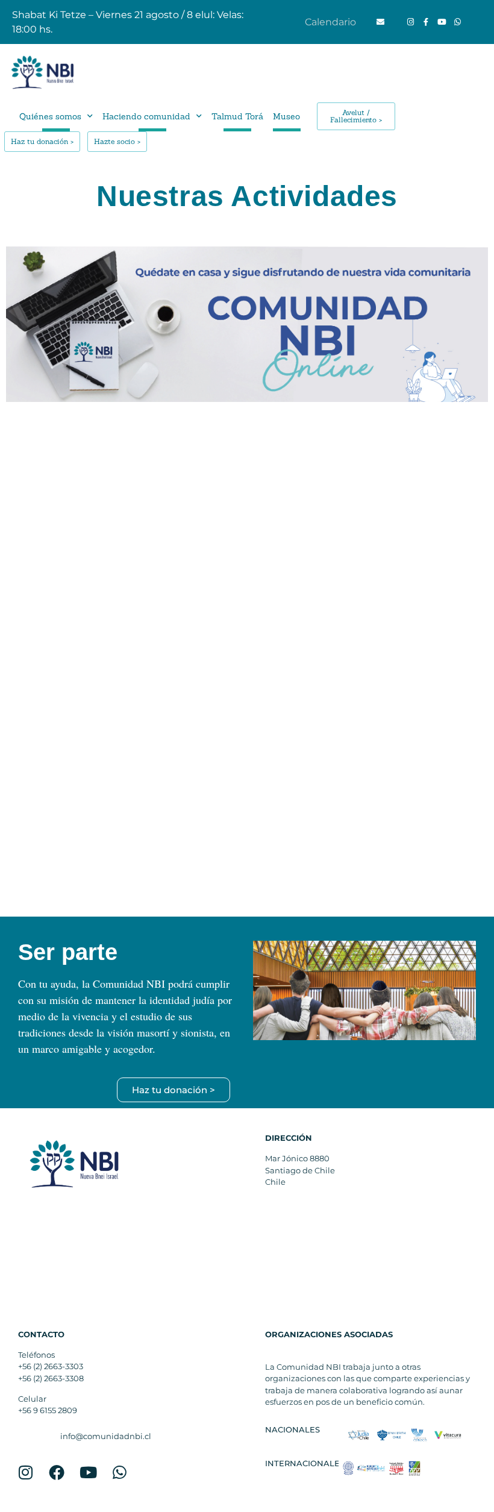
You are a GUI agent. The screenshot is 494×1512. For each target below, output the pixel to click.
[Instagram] (410, 22)
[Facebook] (56, 1472)
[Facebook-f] (426, 22)
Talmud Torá (237, 116)
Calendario (330, 22)
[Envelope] (380, 22)
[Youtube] (441, 22)
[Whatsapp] (457, 22)
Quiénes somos (50, 116)
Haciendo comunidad (146, 116)
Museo (286, 116)
